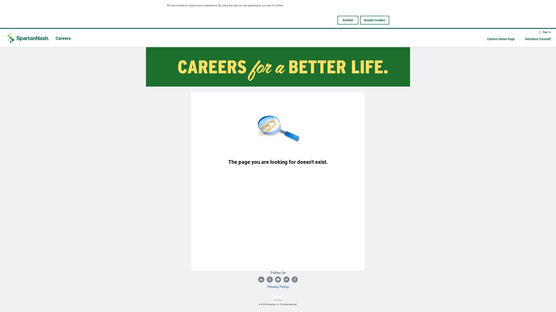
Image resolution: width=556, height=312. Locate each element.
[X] (270, 279)
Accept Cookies (374, 20)
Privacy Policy (278, 287)
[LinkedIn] (261, 279)
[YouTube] (278, 279)
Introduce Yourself (538, 39)
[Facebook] (295, 279)
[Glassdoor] (286, 279)
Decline (348, 20)
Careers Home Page (501, 39)
